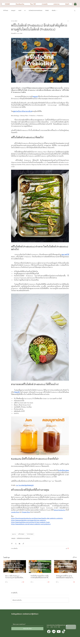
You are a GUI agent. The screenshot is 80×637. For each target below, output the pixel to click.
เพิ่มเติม (54, 10)
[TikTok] (63, 631)
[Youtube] (58, 631)
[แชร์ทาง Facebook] (12, 543)
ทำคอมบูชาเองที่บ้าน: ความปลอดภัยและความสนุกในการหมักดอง (64, 576)
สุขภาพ (14, 534)
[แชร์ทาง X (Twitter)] (15, 543)
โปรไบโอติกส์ (30, 534)
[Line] (54, 631)
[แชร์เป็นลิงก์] (23, 543)
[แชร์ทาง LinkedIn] (19, 543)
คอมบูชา (13, 10)
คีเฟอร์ (47, 10)
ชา (25, 10)
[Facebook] (49, 631)
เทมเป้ (19, 10)
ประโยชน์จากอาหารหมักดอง (35, 10)
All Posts (5, 10)
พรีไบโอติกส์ (21, 534)
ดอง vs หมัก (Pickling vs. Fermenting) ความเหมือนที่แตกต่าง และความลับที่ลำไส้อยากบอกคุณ (14, 576)
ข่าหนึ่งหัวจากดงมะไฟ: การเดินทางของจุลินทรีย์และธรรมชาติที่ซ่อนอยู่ (40, 576)
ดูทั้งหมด (75, 557)
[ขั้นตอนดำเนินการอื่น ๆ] (68, 21)
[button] (75, 3)
